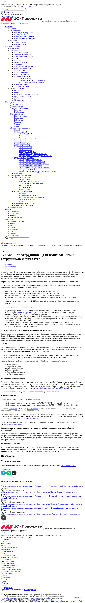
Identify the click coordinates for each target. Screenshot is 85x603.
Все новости (27, 481)
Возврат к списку (7, 477)
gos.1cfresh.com (32, 409)
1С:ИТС (4, 553)
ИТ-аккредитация (7, 583)
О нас (3, 575)
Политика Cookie (47, 601)
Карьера (4, 581)
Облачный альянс (7, 563)
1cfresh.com (13, 409)
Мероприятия (10, 266)
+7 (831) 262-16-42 (25, 7)
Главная (4, 245)
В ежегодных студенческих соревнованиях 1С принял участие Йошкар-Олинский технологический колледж (42, 486)
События (12, 245)
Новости (20, 245)
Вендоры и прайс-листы (10, 565)
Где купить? (8, 12)
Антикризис (5, 549)
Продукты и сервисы (9, 547)
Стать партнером (7, 561)
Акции (8, 268)
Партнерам (5, 559)
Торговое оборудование (10, 557)
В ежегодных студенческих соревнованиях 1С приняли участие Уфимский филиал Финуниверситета (39, 508)
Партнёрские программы (10, 571)
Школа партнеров (7, 567)
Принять (77, 598)
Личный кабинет (7, 573)
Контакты (4, 585)
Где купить (8, 588)
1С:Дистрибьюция (8, 555)
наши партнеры (7, 16)
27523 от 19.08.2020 (68, 466)
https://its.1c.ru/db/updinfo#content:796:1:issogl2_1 (53, 388)
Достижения (5, 579)
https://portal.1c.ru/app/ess (31, 418)
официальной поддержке (12, 424)
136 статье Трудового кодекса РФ (28, 313)
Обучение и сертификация (11, 569)
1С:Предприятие (7, 551)
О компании (5, 577)
